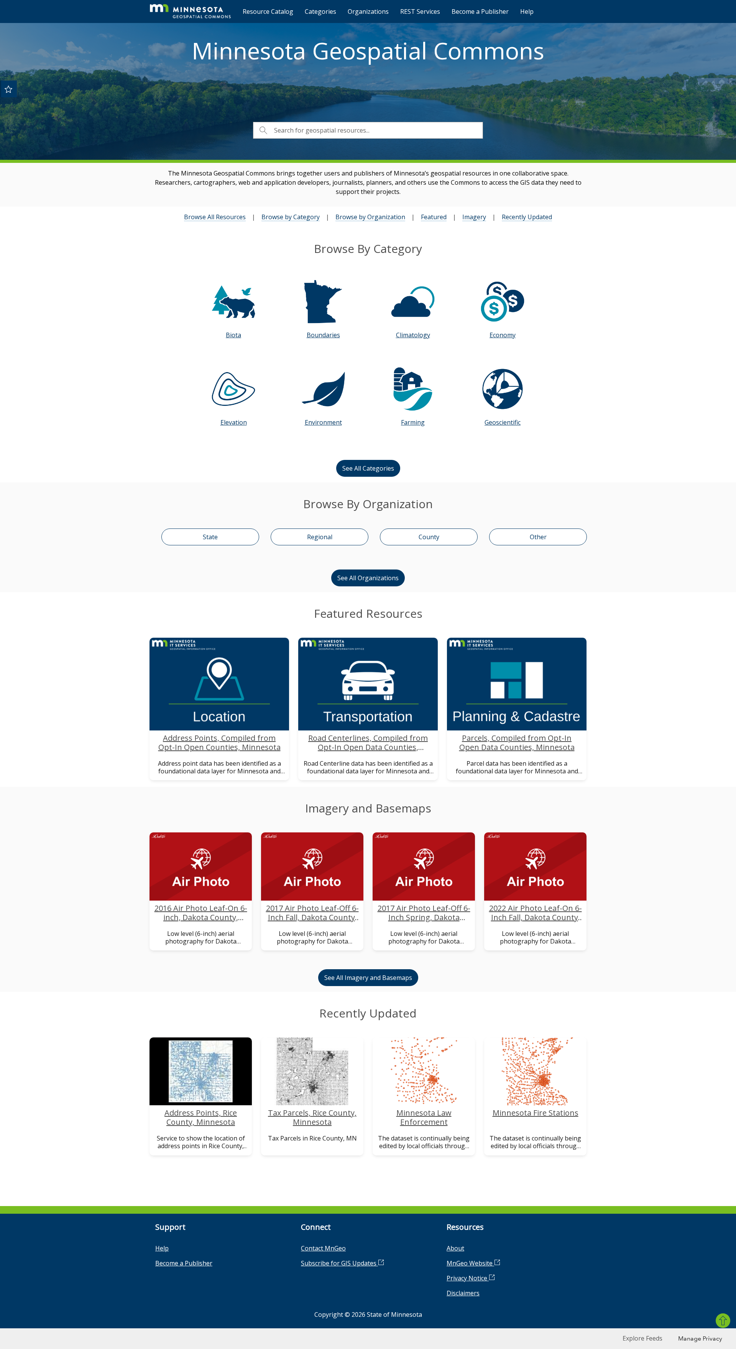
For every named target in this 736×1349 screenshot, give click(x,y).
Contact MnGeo (323, 1248)
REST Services (420, 11)
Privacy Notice (468, 1278)
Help (527, 11)
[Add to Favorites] (8, 88)
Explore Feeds (642, 1338)
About (455, 1248)
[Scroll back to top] (723, 1320)
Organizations (368, 11)
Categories (320, 11)
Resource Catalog (268, 11)
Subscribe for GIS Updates (339, 1263)
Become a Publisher (480, 11)
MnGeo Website (470, 1263)
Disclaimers (463, 1293)
